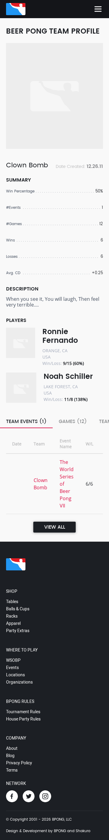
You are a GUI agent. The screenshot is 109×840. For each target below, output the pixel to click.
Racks (12, 616)
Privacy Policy (19, 762)
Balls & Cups (17, 608)
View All (54, 527)
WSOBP (13, 660)
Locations (15, 674)
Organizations (19, 682)
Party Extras (17, 630)
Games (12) (73, 421)
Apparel (13, 623)
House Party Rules (23, 719)
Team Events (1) (26, 421)
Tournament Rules (23, 711)
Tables (12, 601)
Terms (12, 770)
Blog (10, 755)
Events (12, 667)
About (12, 748)
